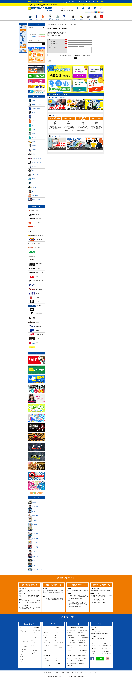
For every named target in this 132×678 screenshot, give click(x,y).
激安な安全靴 (70, 665)
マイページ (81, 1)
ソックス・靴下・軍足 (35, 630)
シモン (56, 658)
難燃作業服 (69, 635)
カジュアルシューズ (35, 627)
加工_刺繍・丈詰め (34, 653)
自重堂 (45, 627)
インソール (33, 632)
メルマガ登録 (70, 8)
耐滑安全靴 (80, 627)
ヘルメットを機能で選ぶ (83, 637)
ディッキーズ (46, 645)
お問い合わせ (62, 10)
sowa (45, 650)
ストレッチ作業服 (71, 637)
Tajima (56, 660)
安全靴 (81, 19)
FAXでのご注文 (95, 648)
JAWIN (45, 630)
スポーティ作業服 (71, 642)
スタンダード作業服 (71, 627)
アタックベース (47, 665)
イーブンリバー (47, 660)
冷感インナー (81, 647)
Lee (55, 640)
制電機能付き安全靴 (82, 630)
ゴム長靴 (21, 656)
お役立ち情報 (70, 10)
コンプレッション (73, 19)
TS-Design (46, 637)
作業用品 (32, 647)
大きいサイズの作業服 (72, 658)
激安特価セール (81, 640)
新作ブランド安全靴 (71, 663)
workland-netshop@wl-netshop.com (99, 633)
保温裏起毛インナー (82, 663)
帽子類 (32, 640)
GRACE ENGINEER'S (59, 630)
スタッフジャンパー (24, 641)
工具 (95, 19)
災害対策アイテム (82, 642)
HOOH (56, 635)
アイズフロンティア (59, 642)
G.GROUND (46, 653)
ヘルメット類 (33, 637)
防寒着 (57, 19)
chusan (56, 645)
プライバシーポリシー (89, 672)
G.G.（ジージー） (47, 655)
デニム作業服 (70, 660)
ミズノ (56, 650)
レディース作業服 (71, 655)
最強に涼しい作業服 (82, 645)
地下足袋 (21, 659)
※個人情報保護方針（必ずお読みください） (83, 55)
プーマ (56, 655)
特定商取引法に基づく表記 (71, 672)
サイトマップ (97, 672)
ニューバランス (58, 653)
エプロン (21, 651)
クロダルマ (46, 647)
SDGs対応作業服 (70, 632)
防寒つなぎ (80, 660)
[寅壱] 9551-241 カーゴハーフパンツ (56, 33)
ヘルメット (88, 19)
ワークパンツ (70, 650)
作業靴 (21, 661)
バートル (45, 635)
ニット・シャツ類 (23, 646)
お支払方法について (106, 645)
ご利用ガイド (105, 643)
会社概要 (80, 672)
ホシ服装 (45, 658)
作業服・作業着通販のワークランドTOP (55, 24)
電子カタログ (67, 5)
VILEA (56, 637)
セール (101, 19)
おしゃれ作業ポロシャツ (72, 647)
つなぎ (36, 19)
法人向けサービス (87, 5)
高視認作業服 (70, 645)
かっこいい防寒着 (82, 653)
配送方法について (106, 648)
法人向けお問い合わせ (99, 5)
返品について (95, 651)
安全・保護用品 (34, 650)
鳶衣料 (42, 19)
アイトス (56, 632)
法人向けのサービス (96, 645)
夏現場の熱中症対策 (82, 650)
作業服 (30, 19)
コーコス (45, 640)
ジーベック (57, 627)
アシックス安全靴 (58, 647)
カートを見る (101, 1)
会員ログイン (73, 1)
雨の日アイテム (70, 653)
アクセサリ (33, 642)
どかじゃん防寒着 (82, 658)
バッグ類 (32, 645)
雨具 (20, 639)
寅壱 (44, 663)
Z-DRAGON (46, 632)
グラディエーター (47, 642)
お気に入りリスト (91, 1)
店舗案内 (62, 672)
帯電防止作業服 (70, 640)
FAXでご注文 (76, 5)
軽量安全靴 (80, 632)
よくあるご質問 (105, 651)
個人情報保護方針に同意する (66, 55)
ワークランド (57, 663)
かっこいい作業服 (71, 630)
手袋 (31, 635)
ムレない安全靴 (81, 635)
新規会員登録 (62, 8)
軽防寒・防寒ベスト (82, 655)
